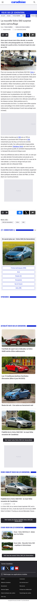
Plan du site (22, 586)
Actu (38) (18, 288)
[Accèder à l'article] (18, 338)
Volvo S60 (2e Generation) (12, 12)
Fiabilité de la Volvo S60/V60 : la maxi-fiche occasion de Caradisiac (17, 433)
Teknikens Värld (18, 146)
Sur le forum (18, 284)
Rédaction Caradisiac (6, 582)
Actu (28, 15)
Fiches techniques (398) (18, 268)
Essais (9, 15)
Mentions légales (5, 589)
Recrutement (4, 586)
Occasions (18, 280)
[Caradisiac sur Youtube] (16, 568)
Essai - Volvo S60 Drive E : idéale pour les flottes (24, 533)
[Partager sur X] (26, 34)
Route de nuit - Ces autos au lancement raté (17, 405)
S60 (23, 222)
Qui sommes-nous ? (24, 582)
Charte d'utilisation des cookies (8, 593)
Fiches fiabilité (16, 15)
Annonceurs (22, 579)
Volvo (32, 72)
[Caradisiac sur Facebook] (3, 568)
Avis (23, 15)
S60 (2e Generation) (7, 222)
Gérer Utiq (3, 596)
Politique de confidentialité (26, 589)
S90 (28, 139)
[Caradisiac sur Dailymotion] (12, 568)
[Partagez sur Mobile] (33, 34)
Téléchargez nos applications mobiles (15, 574)
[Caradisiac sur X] (8, 568)
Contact (3, 579)
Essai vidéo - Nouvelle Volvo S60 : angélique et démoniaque (24, 544)
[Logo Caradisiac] (18, 3)
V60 (19, 137)
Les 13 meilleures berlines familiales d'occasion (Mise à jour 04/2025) (15, 377)
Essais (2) (18, 276)
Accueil (3, 15)
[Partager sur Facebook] (20, 34)
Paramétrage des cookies (25, 593)
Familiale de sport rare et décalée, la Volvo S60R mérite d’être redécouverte (17, 350)
